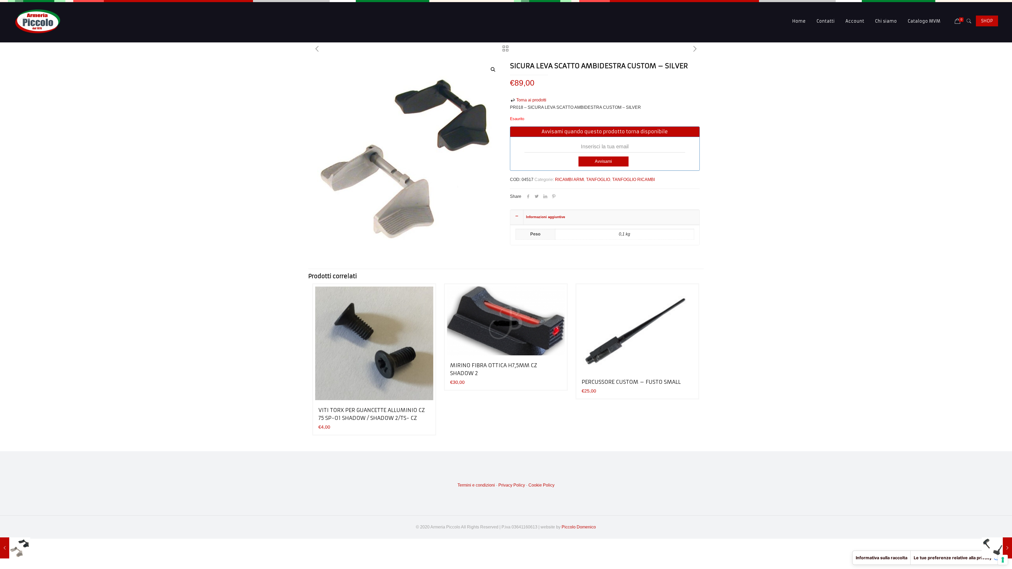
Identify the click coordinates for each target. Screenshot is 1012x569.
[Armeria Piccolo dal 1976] (37, 21)
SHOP (987, 20)
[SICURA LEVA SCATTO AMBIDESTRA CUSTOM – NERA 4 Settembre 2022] (15, 547)
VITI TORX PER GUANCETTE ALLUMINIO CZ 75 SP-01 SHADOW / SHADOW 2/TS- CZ (371, 414)
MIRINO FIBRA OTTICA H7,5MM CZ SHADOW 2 (493, 369)
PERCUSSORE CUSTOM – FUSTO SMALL (631, 382)
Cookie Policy (541, 485)
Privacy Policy (511, 485)
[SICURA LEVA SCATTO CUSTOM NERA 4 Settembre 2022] (997, 547)
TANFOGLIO (598, 179)
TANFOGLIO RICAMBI (633, 179)
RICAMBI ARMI (569, 179)
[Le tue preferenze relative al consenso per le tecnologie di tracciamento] (1003, 560)
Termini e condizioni (476, 485)
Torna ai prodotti (530, 100)
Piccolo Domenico (579, 527)
